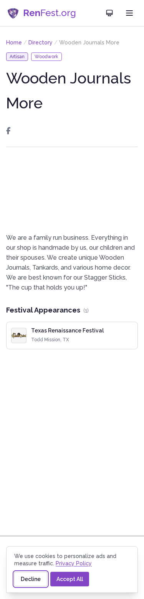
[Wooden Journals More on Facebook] (8, 131)
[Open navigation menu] (129, 13)
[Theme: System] (109, 13)
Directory (40, 42)
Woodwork (46, 56)
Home (14, 42)
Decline (31, 579)
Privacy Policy (74, 563)
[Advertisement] (72, 190)
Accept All (69, 579)
